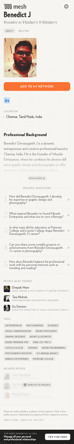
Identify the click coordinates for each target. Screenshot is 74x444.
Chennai (32, 347)
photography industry (18, 353)
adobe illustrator (40, 336)
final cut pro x (42, 342)
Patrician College (43, 359)
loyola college (14, 347)
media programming (53, 347)
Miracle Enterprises (16, 359)
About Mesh (11, 420)
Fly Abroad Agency (47, 353)
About (9, 31)
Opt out (39, 420)
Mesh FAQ (26, 420)
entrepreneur (13, 325)
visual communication (18, 331)
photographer (34, 325)
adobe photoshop (46, 331)
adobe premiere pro (16, 342)
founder (53, 325)
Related (24, 31)
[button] (26, 420)
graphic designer (15, 336)
